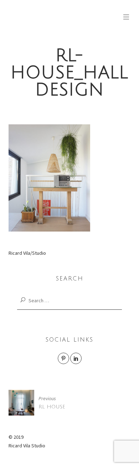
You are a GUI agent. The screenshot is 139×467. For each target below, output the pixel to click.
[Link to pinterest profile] (63, 358)
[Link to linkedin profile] (76, 358)
